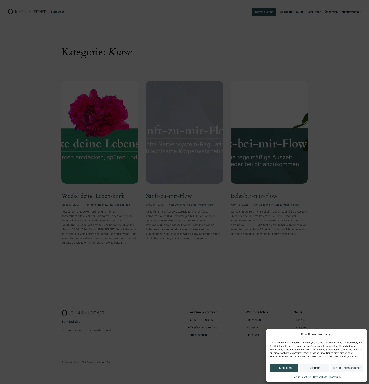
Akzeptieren (284, 367)
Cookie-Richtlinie (302, 377)
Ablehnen (314, 367)
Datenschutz (320, 377)
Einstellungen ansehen (347, 367)
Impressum (335, 377)
